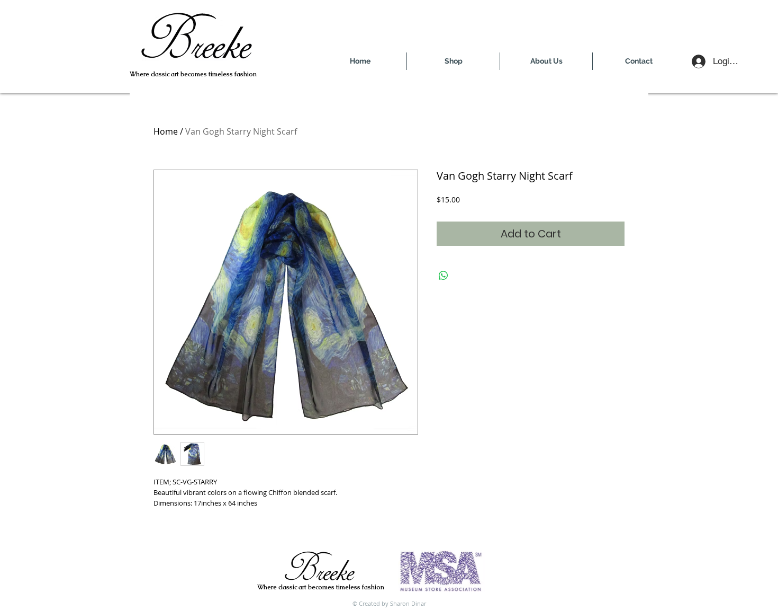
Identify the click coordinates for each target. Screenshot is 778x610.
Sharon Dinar (408, 603)
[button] (453, 61)
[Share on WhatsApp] (443, 275)
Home (165, 131)
